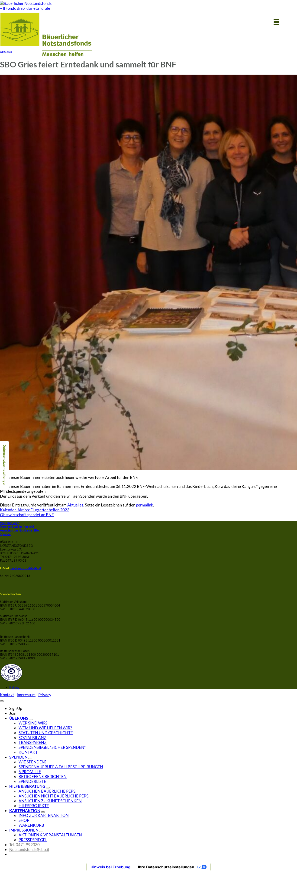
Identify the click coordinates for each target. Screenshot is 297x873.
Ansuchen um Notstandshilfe (19, 530)
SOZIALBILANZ (32, 737)
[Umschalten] (30, 719)
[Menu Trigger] (276, 21)
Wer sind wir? (9, 523)
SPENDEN (18, 757)
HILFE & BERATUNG (27, 786)
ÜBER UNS (18, 718)
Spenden (5, 534)
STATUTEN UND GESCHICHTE (46, 732)
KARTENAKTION (24, 810)
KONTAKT (28, 752)
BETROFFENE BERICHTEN (43, 776)
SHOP (24, 820)
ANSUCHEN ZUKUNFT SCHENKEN (50, 800)
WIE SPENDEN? (32, 761)
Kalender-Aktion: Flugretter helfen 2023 (34, 509)
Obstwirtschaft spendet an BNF (27, 514)
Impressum (26, 694)
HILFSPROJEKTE (34, 805)
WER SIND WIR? (33, 723)
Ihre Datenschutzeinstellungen (166, 867)
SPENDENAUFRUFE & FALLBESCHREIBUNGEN (61, 766)
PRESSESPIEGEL (33, 839)
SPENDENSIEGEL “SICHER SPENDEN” (52, 747)
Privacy (44, 694)
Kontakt (7, 694)
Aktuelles (6, 51)
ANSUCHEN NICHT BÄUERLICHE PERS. (54, 796)
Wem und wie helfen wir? (17, 526)
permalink (144, 505)
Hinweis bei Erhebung (110, 867)
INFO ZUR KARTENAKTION (44, 815)
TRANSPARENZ (33, 742)
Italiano (14, 687)
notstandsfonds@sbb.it (25, 568)
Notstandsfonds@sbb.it (29, 849)
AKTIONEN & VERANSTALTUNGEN (50, 834)
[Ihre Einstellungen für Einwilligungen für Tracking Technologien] (4, 465)
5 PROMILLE (30, 771)
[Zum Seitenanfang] (2, 701)
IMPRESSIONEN (24, 830)
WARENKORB (31, 825)
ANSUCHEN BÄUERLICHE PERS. (47, 791)
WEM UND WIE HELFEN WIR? (45, 727)
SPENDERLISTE (32, 781)
